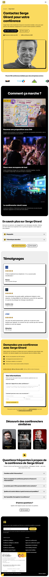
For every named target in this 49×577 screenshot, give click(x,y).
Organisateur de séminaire (31, 545)
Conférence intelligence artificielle (11, 542)
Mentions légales (42, 573)
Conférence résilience (8, 540)
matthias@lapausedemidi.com (25, 410)
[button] (45, 2)
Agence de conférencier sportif (32, 542)
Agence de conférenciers (31, 540)
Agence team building (30, 550)
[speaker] (9, 439)
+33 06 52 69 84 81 (33, 409)
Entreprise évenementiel (30, 552)
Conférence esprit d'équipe (9, 550)
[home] (3, 2)
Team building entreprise (31, 547)
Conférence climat (7, 545)
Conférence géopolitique (9, 547)
